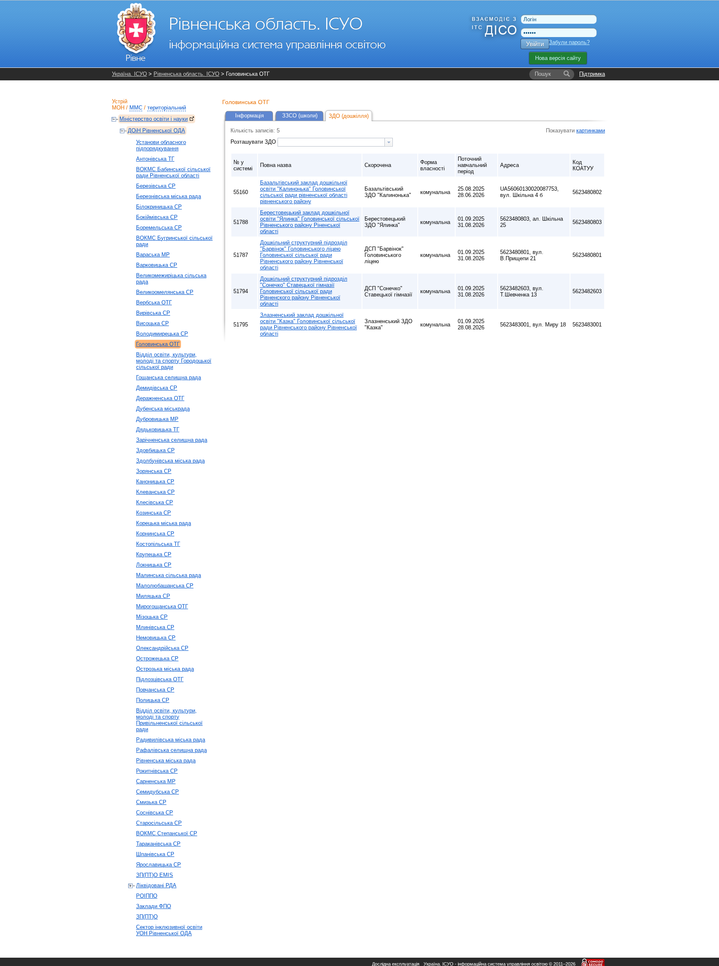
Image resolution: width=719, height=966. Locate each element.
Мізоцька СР (152, 617)
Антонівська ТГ (155, 159)
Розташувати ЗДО (254, 142)
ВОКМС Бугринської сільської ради (174, 241)
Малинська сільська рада (168, 575)
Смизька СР (151, 802)
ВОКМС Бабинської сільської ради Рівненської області (173, 172)
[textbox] (331, 142)
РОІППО (146, 896)
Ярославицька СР (158, 864)
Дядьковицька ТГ (157, 429)
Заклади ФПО (153, 906)
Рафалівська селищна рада (171, 750)
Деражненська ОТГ (160, 398)
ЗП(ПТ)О (147, 917)
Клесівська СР (154, 502)
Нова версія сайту (558, 58)
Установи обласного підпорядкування (161, 145)
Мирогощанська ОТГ (162, 606)
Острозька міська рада (165, 669)
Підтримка (592, 74)
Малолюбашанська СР (164, 586)
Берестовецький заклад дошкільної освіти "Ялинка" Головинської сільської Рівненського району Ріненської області (310, 221)
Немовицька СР (156, 638)
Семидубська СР (157, 792)
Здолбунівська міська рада (170, 461)
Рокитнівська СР (157, 771)
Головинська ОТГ (158, 344)
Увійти (535, 43)
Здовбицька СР (155, 450)
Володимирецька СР (162, 334)
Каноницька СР (155, 481)
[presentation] (388, 142)
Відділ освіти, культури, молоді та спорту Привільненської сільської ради (169, 719)
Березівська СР (156, 186)
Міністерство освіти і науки (153, 119)
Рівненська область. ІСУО (186, 74)
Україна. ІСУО (129, 74)
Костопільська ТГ (158, 544)
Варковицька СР (156, 265)
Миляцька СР (153, 596)
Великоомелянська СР (164, 292)
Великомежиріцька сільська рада (171, 278)
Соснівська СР (154, 812)
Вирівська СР (153, 313)
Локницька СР (153, 565)
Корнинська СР (155, 533)
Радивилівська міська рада (170, 740)
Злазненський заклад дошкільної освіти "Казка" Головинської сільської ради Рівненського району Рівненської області (308, 324)
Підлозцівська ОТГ (159, 679)
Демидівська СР (156, 388)
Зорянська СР (153, 471)
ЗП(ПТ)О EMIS (154, 875)
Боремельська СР (159, 227)
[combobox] (335, 142)
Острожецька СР (157, 658)
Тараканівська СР (158, 844)
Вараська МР (153, 254)
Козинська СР (153, 513)
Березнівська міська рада (168, 196)
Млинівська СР (155, 627)
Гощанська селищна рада (168, 377)
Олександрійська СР (162, 648)
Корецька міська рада (163, 523)
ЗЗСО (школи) (299, 115)
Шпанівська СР (155, 854)
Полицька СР (152, 700)
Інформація (249, 115)
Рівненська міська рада (166, 760)
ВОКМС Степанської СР (166, 833)
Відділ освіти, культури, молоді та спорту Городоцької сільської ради (173, 360)
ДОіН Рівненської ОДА (156, 130)
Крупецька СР (153, 554)
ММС (135, 108)
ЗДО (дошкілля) (349, 116)
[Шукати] (566, 74)
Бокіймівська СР (157, 217)
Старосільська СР (159, 823)
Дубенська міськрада (163, 409)
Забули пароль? (569, 42)
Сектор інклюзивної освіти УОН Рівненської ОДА (169, 930)
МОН (118, 108)
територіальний (166, 108)
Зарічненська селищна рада (171, 440)
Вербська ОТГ (154, 302)
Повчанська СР (155, 690)
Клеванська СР (155, 492)
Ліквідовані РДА (156, 885)
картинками (590, 130)
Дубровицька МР (157, 419)
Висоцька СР (152, 323)
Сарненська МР (156, 781)
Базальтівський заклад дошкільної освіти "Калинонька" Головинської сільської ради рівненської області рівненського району (303, 191)
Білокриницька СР (159, 207)
